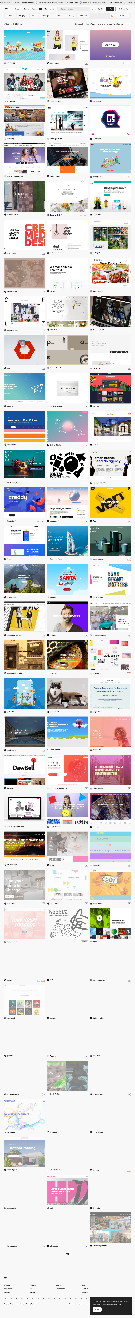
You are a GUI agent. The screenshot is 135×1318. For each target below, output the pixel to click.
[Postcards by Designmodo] (24, 1076)
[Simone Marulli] (24, 273)
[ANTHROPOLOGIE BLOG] (110, 1037)
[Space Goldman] (67, 693)
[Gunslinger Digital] (110, 120)
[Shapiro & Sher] (24, 196)
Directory (27, 9)
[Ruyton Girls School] (67, 1114)
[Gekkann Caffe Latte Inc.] (24, 311)
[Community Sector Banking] (110, 1114)
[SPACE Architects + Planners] (110, 1227)
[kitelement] (110, 502)
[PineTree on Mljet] (24, 732)
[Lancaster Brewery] (67, 83)
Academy (36, 9)
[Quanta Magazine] (67, 502)
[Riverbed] (24, 847)
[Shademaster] (24, 1152)
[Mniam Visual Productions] (110, 350)
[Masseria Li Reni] (110, 426)
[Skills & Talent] (67, 120)
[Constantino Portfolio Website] (67, 732)
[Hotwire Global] (67, 1190)
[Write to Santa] (67, 579)
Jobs (45, 9)
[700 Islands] (67, 311)
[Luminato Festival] (24, 465)
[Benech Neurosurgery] (110, 616)
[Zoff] (24, 83)
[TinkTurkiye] (67, 158)
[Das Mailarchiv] (24, 388)
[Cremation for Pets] (67, 1152)
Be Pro (110, 9)
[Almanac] (67, 1037)
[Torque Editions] (110, 655)
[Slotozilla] (110, 388)
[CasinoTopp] (24, 45)
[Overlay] (67, 273)
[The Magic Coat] (110, 83)
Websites (7, 24)
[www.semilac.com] (24, 158)
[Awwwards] (6, 9)
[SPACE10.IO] (110, 1152)
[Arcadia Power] (24, 579)
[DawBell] (24, 770)
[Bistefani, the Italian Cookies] (24, 1190)
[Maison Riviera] (67, 196)
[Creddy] (24, 502)
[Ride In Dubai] (67, 541)
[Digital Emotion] (110, 1000)
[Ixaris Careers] (24, 1227)
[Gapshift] (24, 1037)
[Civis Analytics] (110, 693)
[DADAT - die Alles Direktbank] (24, 808)
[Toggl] (110, 158)
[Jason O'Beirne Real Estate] (24, 885)
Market (51, 9)
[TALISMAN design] (24, 1114)
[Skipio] (24, 693)
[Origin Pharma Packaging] (110, 196)
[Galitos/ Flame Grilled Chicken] (110, 962)
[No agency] (110, 465)
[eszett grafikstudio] (24, 655)
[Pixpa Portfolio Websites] (67, 1000)
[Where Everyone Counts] (110, 732)
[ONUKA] (24, 350)
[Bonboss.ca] (67, 616)
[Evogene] (67, 1076)
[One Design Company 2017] (110, 847)
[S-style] (110, 273)
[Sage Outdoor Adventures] (67, 655)
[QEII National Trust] (110, 235)
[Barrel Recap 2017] (110, 1266)
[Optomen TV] (67, 847)
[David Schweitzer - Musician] (67, 885)
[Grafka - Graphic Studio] (67, 350)
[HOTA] (67, 1227)
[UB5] (110, 311)
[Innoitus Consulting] (110, 808)
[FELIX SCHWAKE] (67, 388)
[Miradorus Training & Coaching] (67, 1266)
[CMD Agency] (24, 235)
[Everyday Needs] (110, 541)
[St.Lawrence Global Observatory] (110, 1190)
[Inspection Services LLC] (24, 120)
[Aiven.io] (67, 770)
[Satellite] (110, 923)
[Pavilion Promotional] (110, 579)
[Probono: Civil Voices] (24, 426)
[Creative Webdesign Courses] (24, 1266)
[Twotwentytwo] (24, 962)
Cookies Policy (116, 1304)
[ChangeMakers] (67, 235)
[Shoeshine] (67, 45)
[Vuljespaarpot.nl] (24, 541)
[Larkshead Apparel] (24, 616)
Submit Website (123, 9)
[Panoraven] (110, 1076)
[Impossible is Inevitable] (67, 426)
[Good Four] (24, 923)
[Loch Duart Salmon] (67, 962)
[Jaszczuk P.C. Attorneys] (110, 770)
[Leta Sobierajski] (67, 808)
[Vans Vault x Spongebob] (110, 885)
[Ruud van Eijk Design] (24, 1000)
